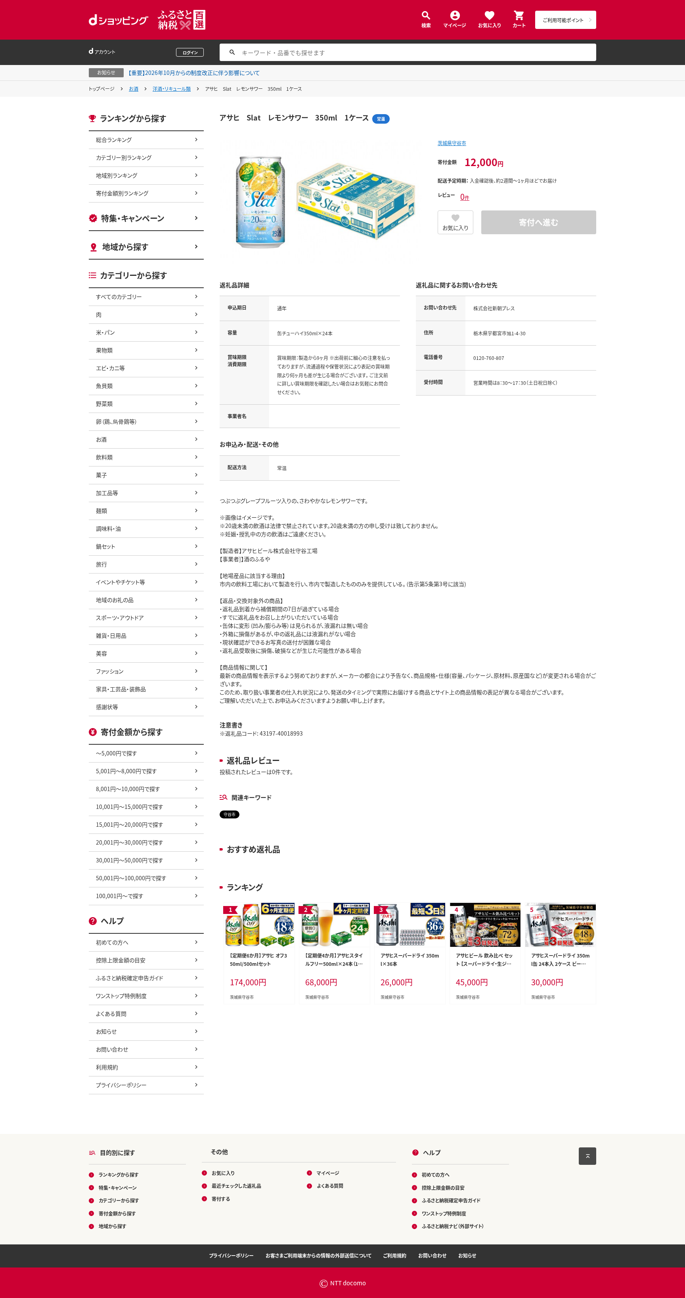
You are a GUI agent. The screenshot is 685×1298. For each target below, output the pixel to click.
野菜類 (104, 403)
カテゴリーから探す (119, 1200)
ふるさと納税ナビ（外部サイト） (453, 1226)
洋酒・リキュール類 (172, 88)
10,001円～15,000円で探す (129, 807)
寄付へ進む (539, 222)
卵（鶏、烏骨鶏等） (117, 421)
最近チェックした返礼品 (236, 1185)
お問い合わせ (112, 1049)
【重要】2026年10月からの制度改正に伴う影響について (194, 72)
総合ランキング (114, 139)
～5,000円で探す (116, 753)
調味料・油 (108, 528)
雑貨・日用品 (111, 635)
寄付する (221, 1198)
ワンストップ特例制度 (121, 996)
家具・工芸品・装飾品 (121, 689)
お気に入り (489, 25)
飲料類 (104, 457)
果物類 (104, 350)
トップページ (102, 88)
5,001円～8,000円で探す (126, 771)
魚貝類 (104, 386)
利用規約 (107, 1067)
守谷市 (229, 814)
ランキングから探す (119, 1174)
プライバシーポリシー (121, 1085)
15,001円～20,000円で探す (129, 824)
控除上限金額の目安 (120, 960)
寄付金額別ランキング (122, 193)
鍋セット (105, 546)
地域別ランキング (116, 175)
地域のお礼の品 (115, 600)
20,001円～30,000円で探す (129, 842)
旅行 (101, 564)
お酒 (133, 88)
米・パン (105, 332)
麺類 (101, 510)
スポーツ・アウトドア (120, 617)
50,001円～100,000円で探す (131, 878)
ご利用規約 (394, 1255)
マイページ (455, 25)
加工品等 (107, 493)
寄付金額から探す (117, 1213)
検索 (426, 25)
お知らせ (106, 1031)
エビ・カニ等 (110, 368)
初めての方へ (112, 942)
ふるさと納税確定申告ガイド (129, 978)
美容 (101, 653)
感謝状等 (107, 707)
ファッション (109, 671)
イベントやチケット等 (120, 582)
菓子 (101, 475)
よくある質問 (111, 1013)
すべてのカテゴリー (119, 296)
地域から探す (125, 246)
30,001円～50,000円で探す (129, 860)
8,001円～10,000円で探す (128, 789)
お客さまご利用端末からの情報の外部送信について (318, 1255)
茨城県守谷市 (452, 143)
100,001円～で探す (120, 896)
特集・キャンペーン (132, 218)
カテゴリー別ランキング (123, 157)
